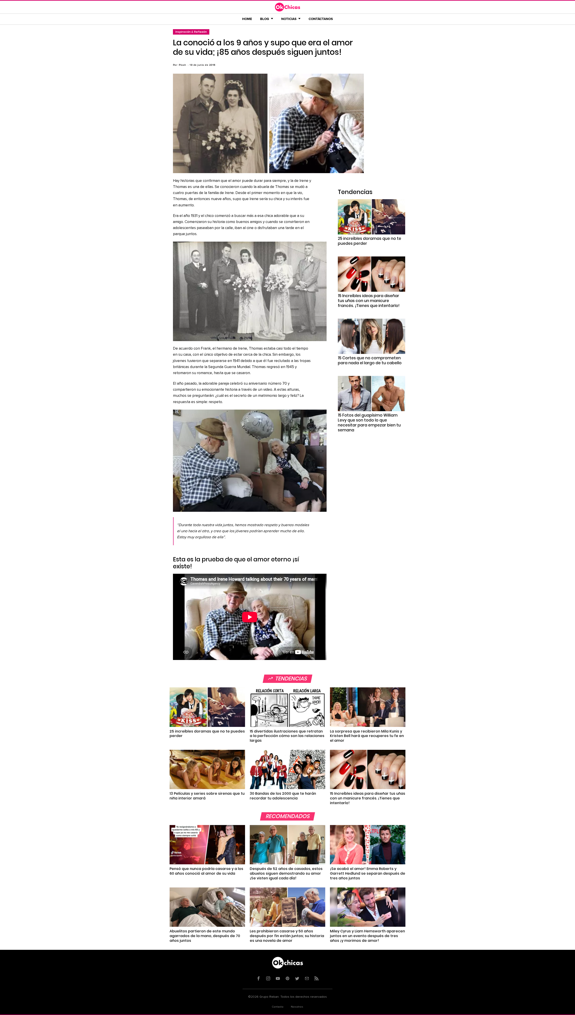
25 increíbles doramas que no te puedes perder (369, 241)
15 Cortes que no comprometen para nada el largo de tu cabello (370, 360)
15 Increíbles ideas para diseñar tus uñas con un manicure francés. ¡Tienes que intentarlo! (369, 300)
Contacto (277, 1007)
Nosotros (297, 1007)
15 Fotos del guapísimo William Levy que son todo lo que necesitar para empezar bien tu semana (369, 423)
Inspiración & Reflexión (191, 32)
